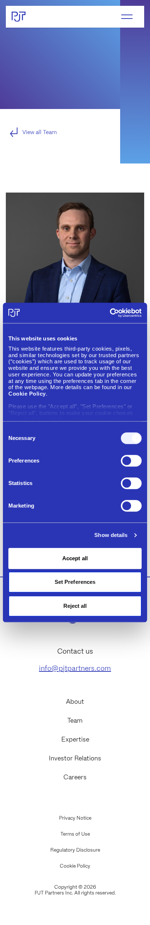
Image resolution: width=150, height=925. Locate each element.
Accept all (75, 558)
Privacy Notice (75, 818)
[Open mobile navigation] (126, 16)
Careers (75, 777)
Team (75, 720)
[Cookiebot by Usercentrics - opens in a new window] (110, 313)
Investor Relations (75, 758)
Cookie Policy (75, 866)
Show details (110, 535)
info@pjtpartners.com (75, 668)
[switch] (131, 460)
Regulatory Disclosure (75, 850)
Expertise (75, 739)
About (75, 701)
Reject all (75, 606)
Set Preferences (75, 582)
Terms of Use (75, 834)
